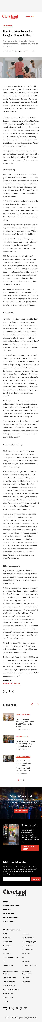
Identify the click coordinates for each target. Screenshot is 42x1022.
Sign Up (36, 879)
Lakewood (25, 934)
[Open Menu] (38, 17)
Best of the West (9, 986)
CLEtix (5, 1001)
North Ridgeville (27, 949)
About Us (6, 902)
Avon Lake (7, 938)
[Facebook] (9, 1008)
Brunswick (6, 953)
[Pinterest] (21, 1008)
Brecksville (7, 946)
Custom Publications (10, 917)
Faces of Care (8, 994)
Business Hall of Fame (11, 990)
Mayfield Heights (28, 938)
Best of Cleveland (9, 978)
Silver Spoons (8, 997)
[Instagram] (17, 1008)
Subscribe (30, 16)
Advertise (6, 909)
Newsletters (26, 982)
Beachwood (7, 942)
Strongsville (26, 961)
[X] (12, 1008)
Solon (24, 957)
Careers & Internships (11, 905)
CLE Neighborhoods (10, 957)
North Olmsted (27, 946)
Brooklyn (6, 949)
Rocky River (26, 953)
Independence (8, 965)
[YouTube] (25, 1008)
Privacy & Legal (8, 921)
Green (5, 961)
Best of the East (9, 982)
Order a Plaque (8, 913)
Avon (5, 934)
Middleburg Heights (29, 942)
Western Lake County (29, 965)
